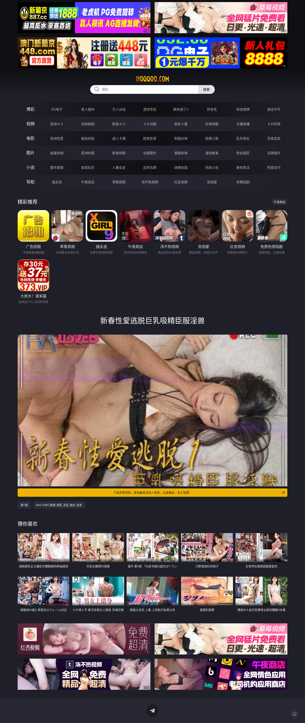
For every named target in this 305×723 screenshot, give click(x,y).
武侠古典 (149, 167)
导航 (30, 182)
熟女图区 (243, 153)
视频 (30, 124)
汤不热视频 (150, 182)
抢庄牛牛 (274, 109)
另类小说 (211, 167)
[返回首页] (294, 714)
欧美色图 (119, 153)
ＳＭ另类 (274, 124)
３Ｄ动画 (149, 124)
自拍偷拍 (87, 124)
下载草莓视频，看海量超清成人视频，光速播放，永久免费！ (152, 492)
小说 (30, 167)
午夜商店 (87, 182)
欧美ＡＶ (119, 124)
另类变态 (274, 138)
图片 (30, 153)
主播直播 (243, 124)
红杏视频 (181, 182)
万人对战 (119, 109)
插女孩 (57, 182)
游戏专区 (149, 109)
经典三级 (211, 138)
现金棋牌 (243, 109)
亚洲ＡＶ (56, 124)
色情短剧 (243, 182)
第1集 (24, 505)
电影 (30, 138)
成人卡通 (119, 138)
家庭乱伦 (87, 167)
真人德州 (87, 109)
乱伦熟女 (243, 138)
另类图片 (274, 153)
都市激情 (56, 167)
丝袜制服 (211, 124)
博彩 (30, 109)
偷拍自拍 (87, 138)
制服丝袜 (181, 138)
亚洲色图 (87, 153)
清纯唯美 (211, 153)
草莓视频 (119, 182)
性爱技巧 (274, 167)
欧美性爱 (149, 138)
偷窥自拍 (56, 153)
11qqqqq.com (152, 79)
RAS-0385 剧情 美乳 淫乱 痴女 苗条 (59, 505)
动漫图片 (149, 153)
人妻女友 (119, 167)
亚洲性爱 (56, 138)
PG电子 (56, 109)
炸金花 (212, 109)
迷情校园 (181, 167)
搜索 (206, 89)
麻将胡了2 (180, 109)
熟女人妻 (181, 124)
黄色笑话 (243, 167)
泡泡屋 (212, 182)
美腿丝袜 (181, 153)
